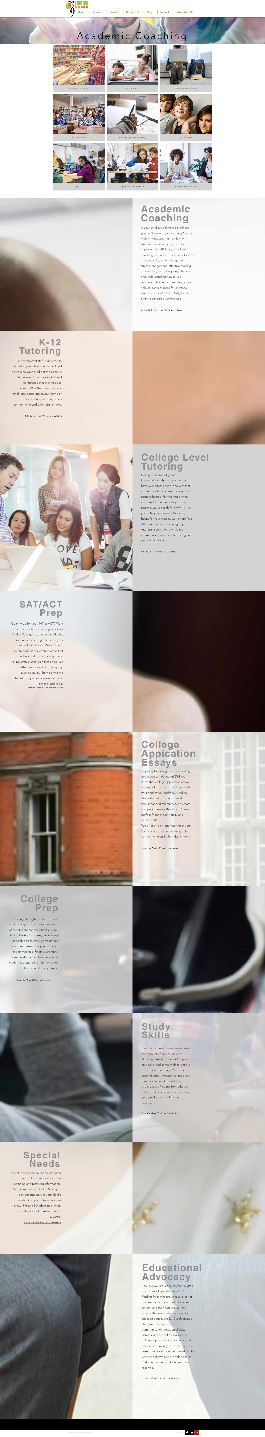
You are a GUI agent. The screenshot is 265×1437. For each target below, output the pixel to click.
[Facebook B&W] (187, 1432)
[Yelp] (196, 1432)
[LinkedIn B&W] (191, 1432)
